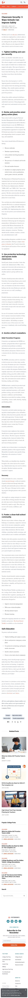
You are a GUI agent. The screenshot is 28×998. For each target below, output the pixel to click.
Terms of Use (5, 988)
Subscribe (14, 945)
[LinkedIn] (18, 722)
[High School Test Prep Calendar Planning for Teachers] (14, 799)
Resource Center (19, 964)
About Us (17, 980)
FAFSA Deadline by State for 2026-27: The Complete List (12, 846)
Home (3, 6)
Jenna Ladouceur (8, 839)
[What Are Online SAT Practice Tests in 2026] (14, 745)
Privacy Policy (5, 986)
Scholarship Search (19, 962)
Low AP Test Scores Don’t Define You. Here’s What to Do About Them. (12, 876)
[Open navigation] (24, 2)
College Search (18, 957)
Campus (8, 715)
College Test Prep (6, 957)
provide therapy (10, 481)
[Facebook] (12, 722)
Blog (8, 6)
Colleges (14, 6)
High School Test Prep (7, 969)
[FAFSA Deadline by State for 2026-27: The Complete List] (14, 772)
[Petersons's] (3, 2)
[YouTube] (16, 921)
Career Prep (5, 964)
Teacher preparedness (18, 718)
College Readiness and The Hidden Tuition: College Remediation (12, 861)
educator (14, 34)
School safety (7, 718)
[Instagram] (20, 921)
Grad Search (18, 959)
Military (4, 966)
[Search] (21, 2)
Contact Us (18, 983)
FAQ (16, 986)
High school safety (17, 715)
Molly (5, 29)
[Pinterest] (20, 722)
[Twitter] (15, 722)
